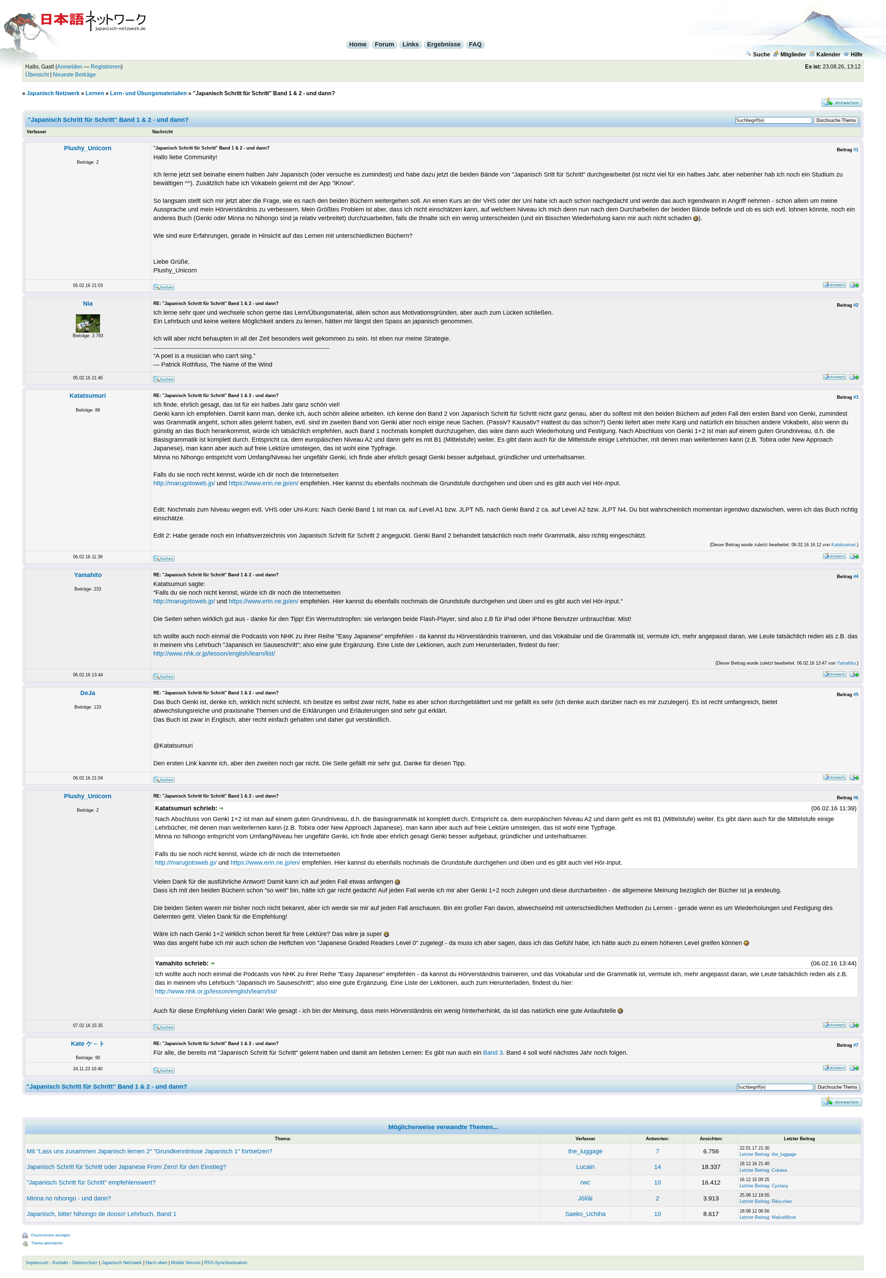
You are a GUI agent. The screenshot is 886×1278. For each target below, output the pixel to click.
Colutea (779, 1170)
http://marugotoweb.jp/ (184, 483)
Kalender (828, 54)
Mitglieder (793, 54)
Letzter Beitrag (754, 1154)
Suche (761, 54)
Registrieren (106, 67)
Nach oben (156, 1262)
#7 (855, 1045)
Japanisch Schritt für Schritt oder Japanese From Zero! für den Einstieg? (126, 1166)
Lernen (94, 93)
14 (657, 1166)
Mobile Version (185, 1262)
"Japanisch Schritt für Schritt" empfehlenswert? (91, 1182)
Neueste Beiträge (74, 75)
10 (657, 1182)
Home (358, 44)
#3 (855, 397)
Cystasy (780, 1185)
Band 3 (493, 1052)
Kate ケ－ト (88, 1043)
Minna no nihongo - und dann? (69, 1198)
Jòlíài (585, 1198)
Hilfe (856, 54)
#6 (855, 797)
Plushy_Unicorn (87, 148)
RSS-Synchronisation (225, 1262)
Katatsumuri (88, 395)
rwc (585, 1182)
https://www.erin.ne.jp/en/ (263, 483)
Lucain (585, 1166)
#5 (855, 694)
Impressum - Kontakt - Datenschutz (62, 1262)
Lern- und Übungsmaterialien (148, 93)
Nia (88, 303)
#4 (855, 576)
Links (411, 44)
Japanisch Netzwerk (53, 93)
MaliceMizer (784, 1217)
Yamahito (88, 575)
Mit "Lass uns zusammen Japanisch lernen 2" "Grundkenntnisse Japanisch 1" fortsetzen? (149, 1151)
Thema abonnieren (47, 1243)
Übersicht (37, 75)
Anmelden (69, 67)
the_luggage (585, 1151)
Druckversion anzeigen (50, 1235)
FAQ (475, 44)
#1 (855, 149)
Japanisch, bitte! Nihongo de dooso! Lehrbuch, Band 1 (102, 1213)
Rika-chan (782, 1201)
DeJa (87, 693)
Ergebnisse (444, 44)
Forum (384, 44)
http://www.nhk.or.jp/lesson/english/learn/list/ (214, 653)
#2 (855, 305)
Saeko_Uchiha (585, 1213)
